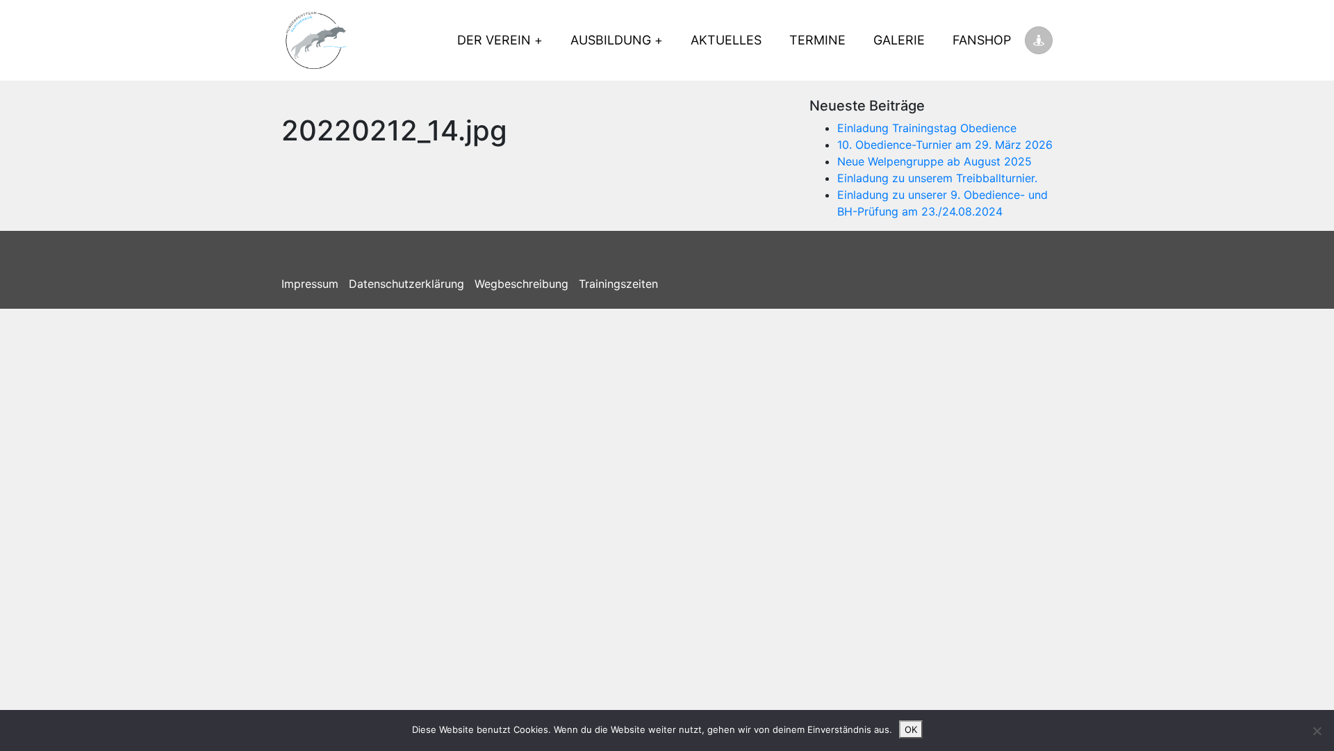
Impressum (309, 284)
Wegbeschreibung (521, 284)
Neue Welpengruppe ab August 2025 (934, 161)
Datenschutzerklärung (406, 284)
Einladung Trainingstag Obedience (926, 128)
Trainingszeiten (618, 284)
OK (911, 729)
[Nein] (1317, 731)
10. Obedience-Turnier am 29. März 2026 (945, 145)
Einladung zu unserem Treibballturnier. (937, 178)
